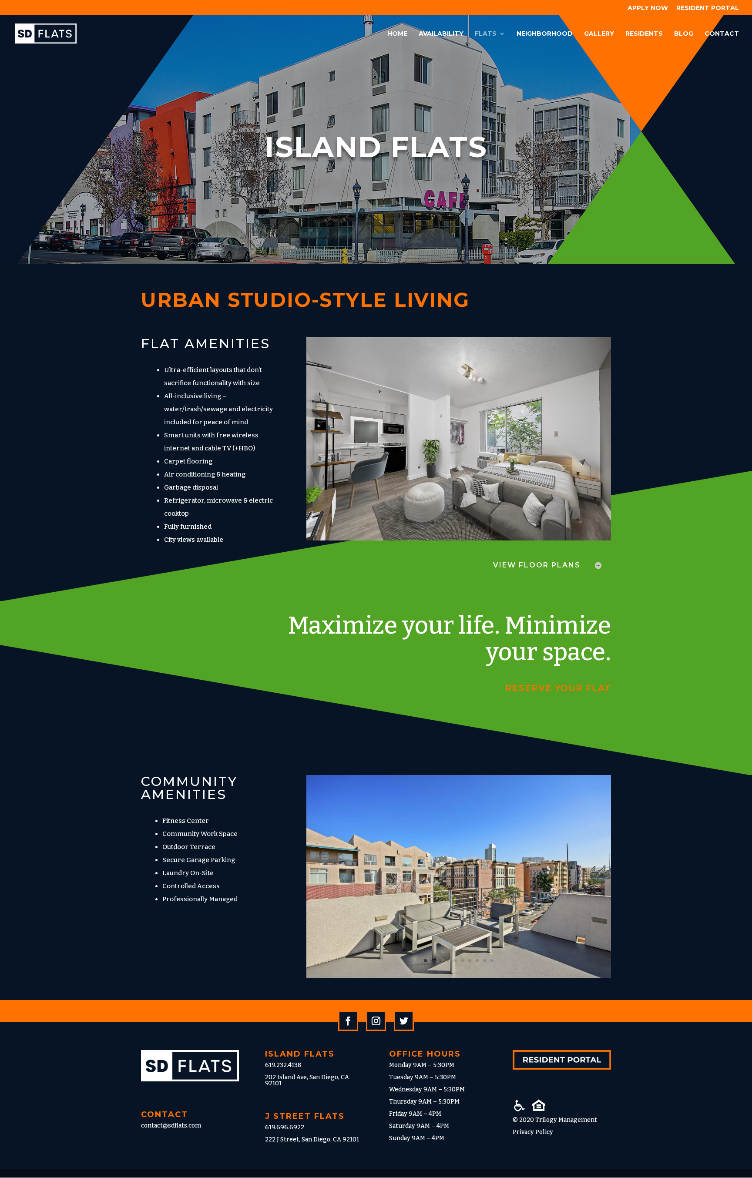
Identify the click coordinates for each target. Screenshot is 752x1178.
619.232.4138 (283, 1065)
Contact (722, 33)
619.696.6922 (284, 1127)
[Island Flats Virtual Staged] (458, 538)
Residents (644, 33)
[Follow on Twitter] (404, 1021)
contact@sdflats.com (171, 1125)
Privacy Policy (533, 1132)
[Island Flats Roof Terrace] (458, 976)
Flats (486, 33)
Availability (441, 33)
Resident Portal (707, 8)
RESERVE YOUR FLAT (558, 688)
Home (397, 33)
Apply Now (648, 8)
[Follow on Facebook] (348, 1021)
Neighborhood (545, 33)
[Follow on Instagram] (376, 1021)
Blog (683, 33)
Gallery (599, 33)
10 (492, 960)
